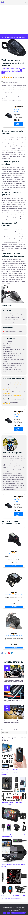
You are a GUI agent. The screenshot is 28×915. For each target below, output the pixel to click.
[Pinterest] (9, 653)
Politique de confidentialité (18, 912)
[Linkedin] (12, 653)
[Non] (26, 909)
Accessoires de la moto (13, 70)
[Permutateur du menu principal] (25, 2)
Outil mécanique (13, 71)
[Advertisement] (14, 20)
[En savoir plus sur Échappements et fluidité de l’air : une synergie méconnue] (14, 691)
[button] (9, 82)
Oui (4, 912)
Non (9, 912)
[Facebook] (2, 653)
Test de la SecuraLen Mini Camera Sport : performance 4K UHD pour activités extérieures (12, 772)
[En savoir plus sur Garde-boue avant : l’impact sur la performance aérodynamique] (14, 712)
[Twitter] (5, 653)
